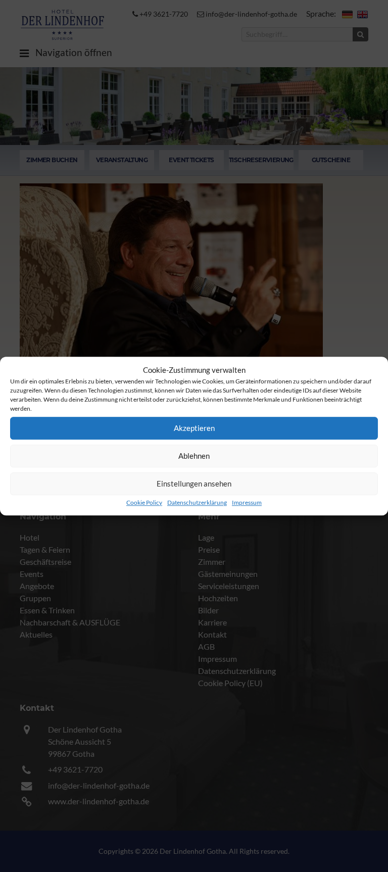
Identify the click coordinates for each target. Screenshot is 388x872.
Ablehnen (194, 455)
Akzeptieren (194, 427)
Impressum (247, 502)
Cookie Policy (144, 502)
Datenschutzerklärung (197, 502)
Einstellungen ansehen (194, 483)
